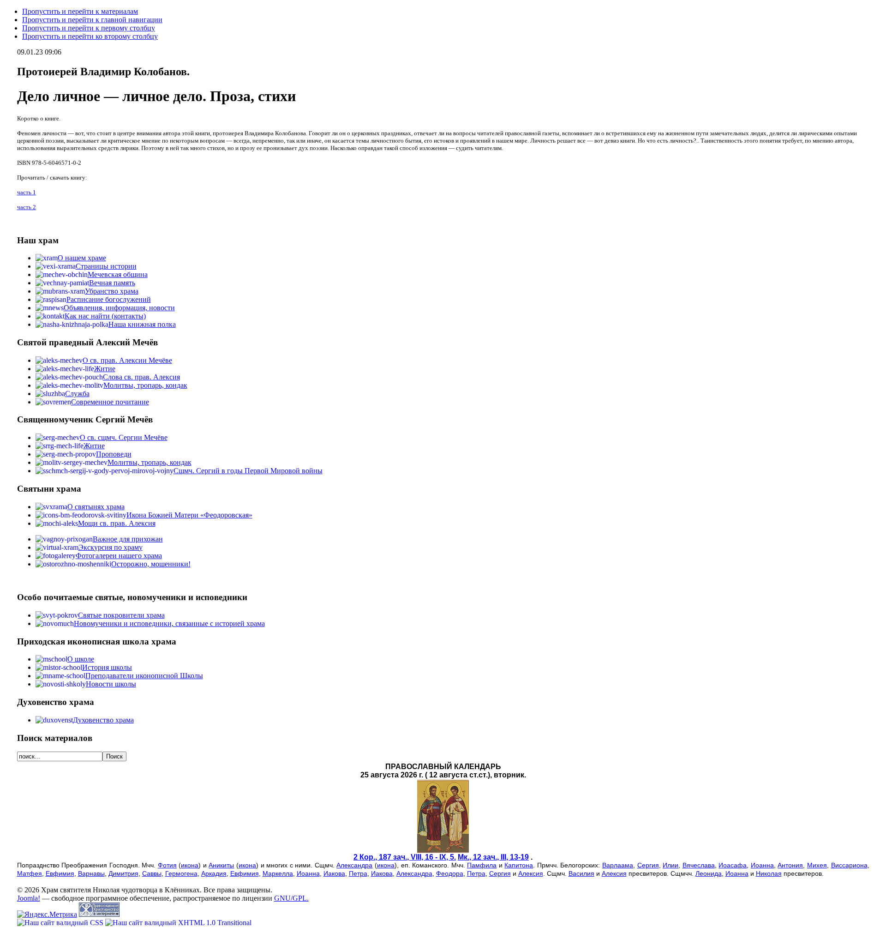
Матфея (29, 873)
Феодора (449, 873)
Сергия (648, 865)
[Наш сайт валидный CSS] (61, 923)
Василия (581, 873)
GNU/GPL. (291, 898)
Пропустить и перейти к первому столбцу (88, 28)
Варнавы (91, 873)
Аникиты (221, 865)
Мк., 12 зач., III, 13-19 (493, 857)
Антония (790, 865)
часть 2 (26, 207)
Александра (354, 865)
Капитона (518, 865)
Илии (670, 865)
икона (189, 865)
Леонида (708, 873)
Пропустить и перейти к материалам (80, 11)
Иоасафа (732, 865)
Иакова (334, 873)
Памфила (482, 865)
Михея (817, 865)
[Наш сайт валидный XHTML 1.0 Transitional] (178, 923)
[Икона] (443, 851)
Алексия (530, 873)
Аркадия (214, 873)
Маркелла (278, 873)
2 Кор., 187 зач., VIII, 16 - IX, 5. (404, 857)
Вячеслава (698, 865)
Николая (769, 873)
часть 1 (26, 192)
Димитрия (123, 873)
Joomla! (28, 898)
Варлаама (617, 865)
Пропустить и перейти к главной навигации (92, 20)
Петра (358, 873)
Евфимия (60, 873)
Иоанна (762, 865)
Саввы (152, 873)
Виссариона (849, 865)
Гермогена (181, 873)
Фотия (167, 865)
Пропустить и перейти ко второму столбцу (90, 36)
